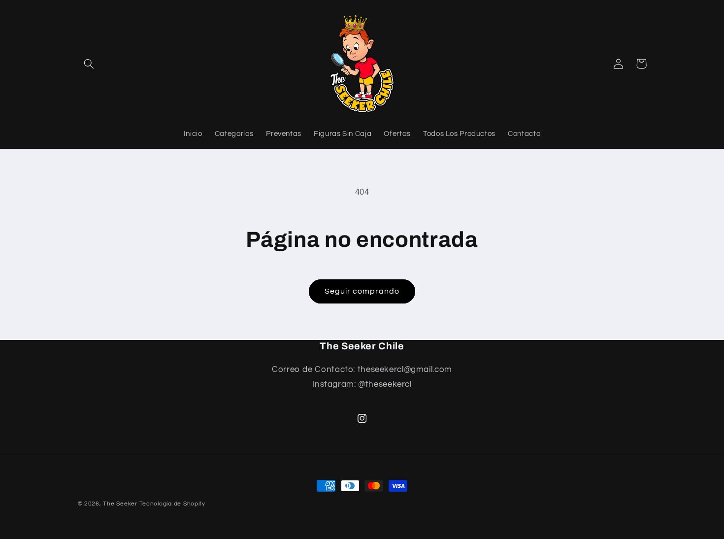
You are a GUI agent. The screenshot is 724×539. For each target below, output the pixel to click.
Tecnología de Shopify (172, 503)
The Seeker (120, 503)
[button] (89, 63)
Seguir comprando (362, 291)
